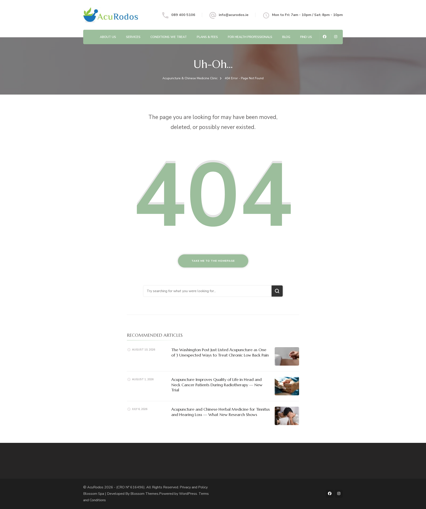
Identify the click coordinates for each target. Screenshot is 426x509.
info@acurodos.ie (233, 14)
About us (108, 37)
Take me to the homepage (213, 261)
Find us (306, 37)
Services (133, 37)
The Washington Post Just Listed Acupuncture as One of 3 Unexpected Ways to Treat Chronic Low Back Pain (220, 352)
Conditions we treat (168, 37)
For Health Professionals (250, 37)
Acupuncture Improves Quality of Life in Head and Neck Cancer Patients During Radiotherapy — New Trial (216, 384)
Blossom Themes (144, 493)
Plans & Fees (207, 37)
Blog (286, 37)
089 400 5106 (183, 14)
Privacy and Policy (194, 487)
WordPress (188, 493)
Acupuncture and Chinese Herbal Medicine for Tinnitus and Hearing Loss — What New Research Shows (220, 412)
